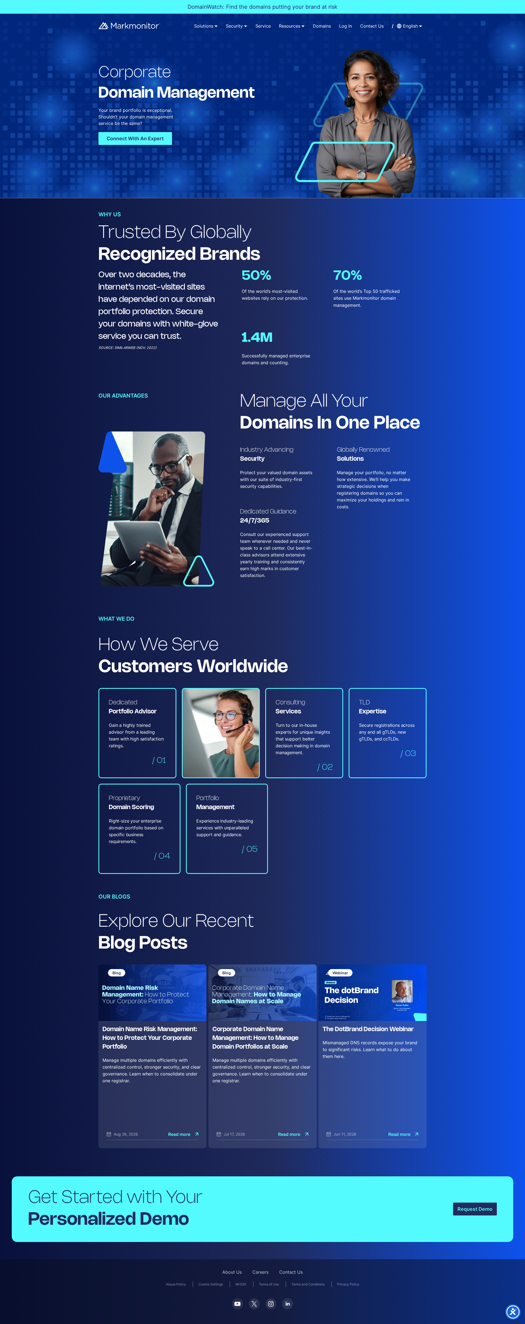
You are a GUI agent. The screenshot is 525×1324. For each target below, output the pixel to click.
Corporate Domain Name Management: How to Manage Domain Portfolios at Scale (255, 1038)
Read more (179, 1134)
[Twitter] (254, 1304)
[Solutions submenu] (216, 26)
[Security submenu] (245, 26)
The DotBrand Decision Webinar (368, 1029)
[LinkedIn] (287, 1304)
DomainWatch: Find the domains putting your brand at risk (262, 7)
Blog (116, 972)
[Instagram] (270, 1304)
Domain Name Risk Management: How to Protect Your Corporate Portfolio (150, 1038)
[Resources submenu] (303, 26)
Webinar (340, 972)
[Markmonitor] (129, 25)
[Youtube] (237, 1304)
